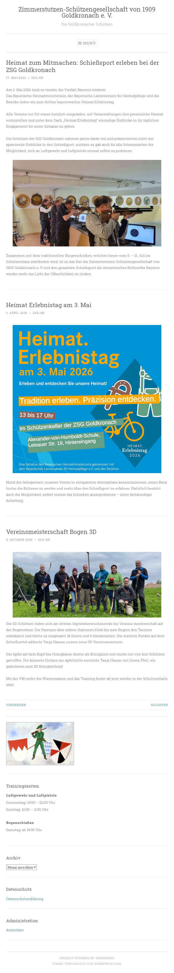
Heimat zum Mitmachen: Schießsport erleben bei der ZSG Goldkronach (82, 66)
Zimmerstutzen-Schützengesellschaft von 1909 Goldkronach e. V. (87, 12)
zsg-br (37, 78)
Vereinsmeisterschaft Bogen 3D (51, 532)
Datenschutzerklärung (24, 898)
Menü (89, 43)
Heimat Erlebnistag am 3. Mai (49, 305)
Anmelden (15, 930)
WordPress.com (107, 964)
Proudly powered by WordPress (87, 958)
